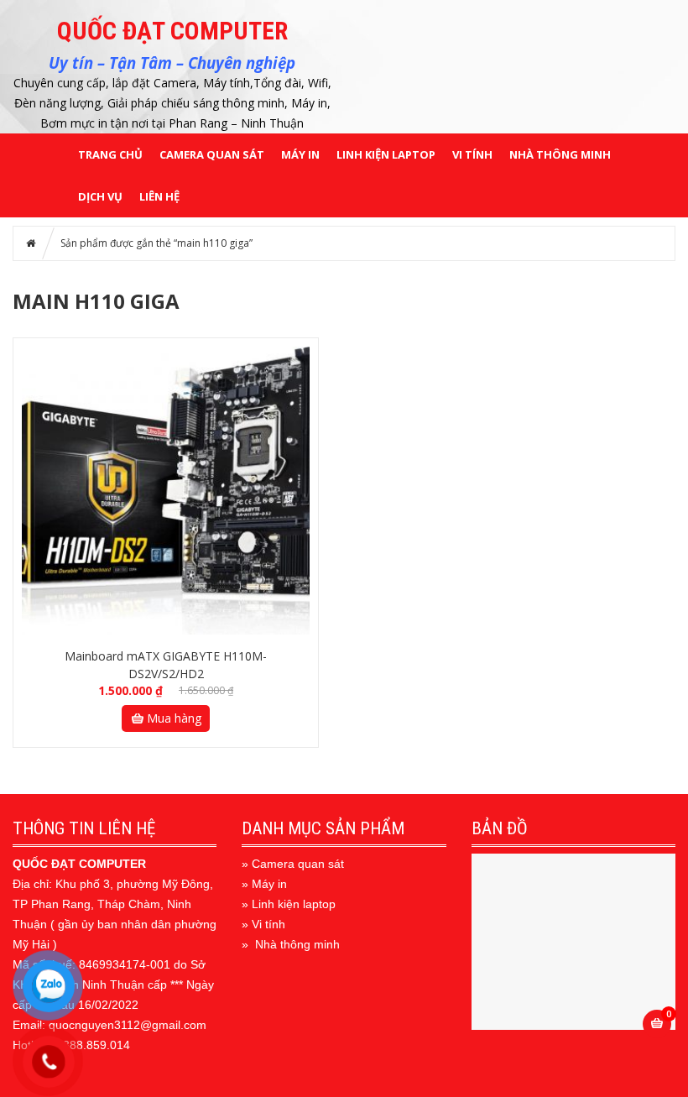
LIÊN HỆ (159, 196)
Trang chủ (110, 154)
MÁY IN (300, 154)
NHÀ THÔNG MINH (560, 154)
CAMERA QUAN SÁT (211, 154)
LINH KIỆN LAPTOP (385, 154)
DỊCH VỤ (100, 196)
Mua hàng (174, 718)
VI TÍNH (472, 154)
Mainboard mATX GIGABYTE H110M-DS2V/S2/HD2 (166, 665)
